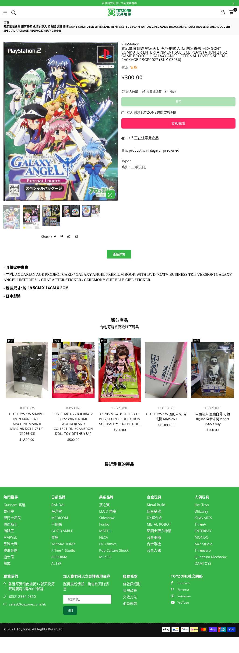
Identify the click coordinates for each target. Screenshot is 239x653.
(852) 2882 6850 (22, 596)
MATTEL (105, 530)
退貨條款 (130, 603)
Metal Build (156, 504)
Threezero (203, 550)
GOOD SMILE (62, 530)
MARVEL (10, 537)
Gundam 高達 (14, 504)
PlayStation (130, 44)
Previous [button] (8, 121)
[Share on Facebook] (55, 236)
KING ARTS (203, 517)
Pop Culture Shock (114, 550)
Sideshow (107, 517)
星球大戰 (11, 543)
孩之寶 (104, 504)
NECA (103, 537)
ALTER (56, 563)
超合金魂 (154, 511)
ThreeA (200, 524)
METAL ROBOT (159, 524)
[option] (61, 121)
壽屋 (54, 537)
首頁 (6, 23)
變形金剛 (11, 550)
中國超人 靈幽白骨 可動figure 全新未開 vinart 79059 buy (212, 419)
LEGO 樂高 (107, 511)
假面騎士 (11, 524)
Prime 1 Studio (63, 550)
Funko (104, 524)
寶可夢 (9, 511)
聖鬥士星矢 (12, 517)
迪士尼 (9, 556)
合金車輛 (154, 537)
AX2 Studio (203, 543)
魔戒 (7, 563)
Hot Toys (202, 504)
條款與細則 (132, 584)
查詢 (172, 91)
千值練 (56, 524)
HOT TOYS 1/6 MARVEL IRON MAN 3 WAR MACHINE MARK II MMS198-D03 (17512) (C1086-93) (26, 424)
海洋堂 (56, 511)
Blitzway (201, 511)
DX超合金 (154, 517)
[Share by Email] (76, 236)
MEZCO (105, 556)
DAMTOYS (203, 563)
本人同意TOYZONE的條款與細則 (152, 112)
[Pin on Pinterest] (61, 236)
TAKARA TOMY (63, 543)
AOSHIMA (59, 556)
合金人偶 (154, 550)
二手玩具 (138, 167)
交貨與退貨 (154, 91)
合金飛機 (154, 543)
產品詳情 (119, 254)
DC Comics (107, 543)
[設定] (223, 12)
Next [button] (114, 121)
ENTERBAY (203, 530)
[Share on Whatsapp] (68, 236)
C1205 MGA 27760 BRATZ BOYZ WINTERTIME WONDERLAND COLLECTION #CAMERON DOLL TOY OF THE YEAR (73, 424)
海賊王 (9, 530)
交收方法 (130, 597)
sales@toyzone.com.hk (27, 604)
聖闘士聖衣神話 (159, 530)
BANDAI (57, 504)
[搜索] (13, 12)
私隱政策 (130, 590)
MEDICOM (59, 517)
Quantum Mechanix (211, 556)
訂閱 (70, 610)
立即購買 (178, 123)
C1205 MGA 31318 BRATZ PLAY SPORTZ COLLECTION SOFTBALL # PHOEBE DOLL (119, 419)
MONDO (202, 537)
